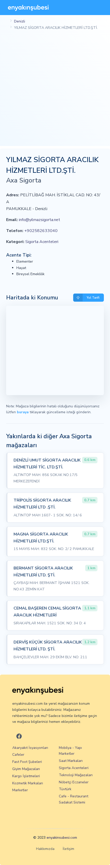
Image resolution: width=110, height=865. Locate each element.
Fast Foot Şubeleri (27, 761)
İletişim (68, 848)
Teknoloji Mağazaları (76, 775)
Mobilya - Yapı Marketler (70, 750)
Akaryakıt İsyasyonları (30, 747)
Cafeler (18, 754)
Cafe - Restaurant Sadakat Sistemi (73, 799)
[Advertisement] (55, 91)
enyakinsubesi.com (62, 837)
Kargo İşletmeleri (26, 776)
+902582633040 (41, 231)
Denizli (19, 21)
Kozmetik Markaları (27, 783)
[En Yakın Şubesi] (28, 7)
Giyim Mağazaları (26, 768)
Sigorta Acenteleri (41, 242)
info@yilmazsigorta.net (39, 220)
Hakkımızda (45, 848)
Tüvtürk (65, 789)
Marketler (20, 790)
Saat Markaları (71, 760)
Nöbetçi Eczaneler (74, 782)
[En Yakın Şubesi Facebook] (19, 736)
